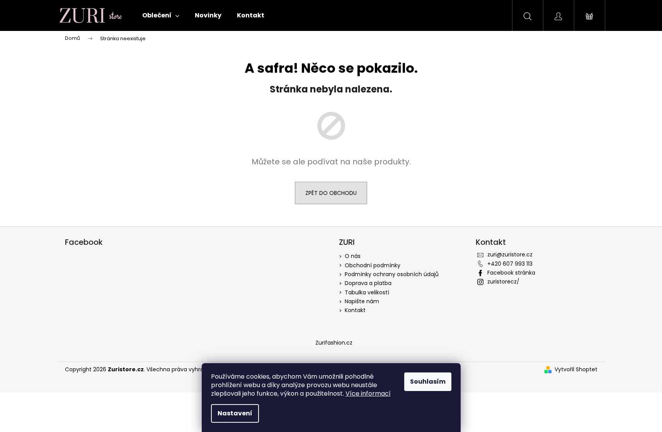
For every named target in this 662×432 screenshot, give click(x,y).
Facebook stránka (511, 273)
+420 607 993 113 (510, 264)
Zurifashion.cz (333, 343)
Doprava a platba (368, 283)
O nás (353, 256)
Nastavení (235, 413)
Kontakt (355, 310)
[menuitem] (160, 15)
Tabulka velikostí (367, 292)
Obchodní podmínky (372, 265)
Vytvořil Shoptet (576, 369)
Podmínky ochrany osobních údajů (392, 274)
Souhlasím (428, 381)
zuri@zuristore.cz (510, 254)
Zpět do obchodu (331, 193)
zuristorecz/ (503, 281)
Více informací (368, 393)
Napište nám (362, 301)
